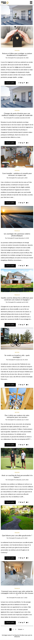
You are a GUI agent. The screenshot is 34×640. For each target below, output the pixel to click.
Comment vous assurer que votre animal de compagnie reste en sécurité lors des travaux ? (17, 593)
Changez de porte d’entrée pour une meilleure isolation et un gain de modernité (17, 15)
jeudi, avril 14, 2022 (22, 538)
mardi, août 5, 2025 (22, 178)
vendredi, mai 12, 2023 (22, 302)
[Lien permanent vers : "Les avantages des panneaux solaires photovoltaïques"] (17, 217)
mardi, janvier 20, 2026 (22, 57)
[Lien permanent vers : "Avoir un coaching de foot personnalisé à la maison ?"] (17, 458)
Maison (17, 11)
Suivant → (21, 629)
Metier (17, 352)
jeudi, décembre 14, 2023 (22, 238)
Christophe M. (18, 19)
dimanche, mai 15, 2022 (22, 479)
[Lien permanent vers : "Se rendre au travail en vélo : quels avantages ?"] (17, 338)
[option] (17, 15)
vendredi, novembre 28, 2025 (22, 118)
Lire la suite (10, 83)
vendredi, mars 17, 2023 (22, 419)
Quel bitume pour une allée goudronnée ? (17, 535)
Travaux (17, 231)
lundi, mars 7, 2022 (22, 597)
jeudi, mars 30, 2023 (22, 359)
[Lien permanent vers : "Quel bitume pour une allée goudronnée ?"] (17, 517)
